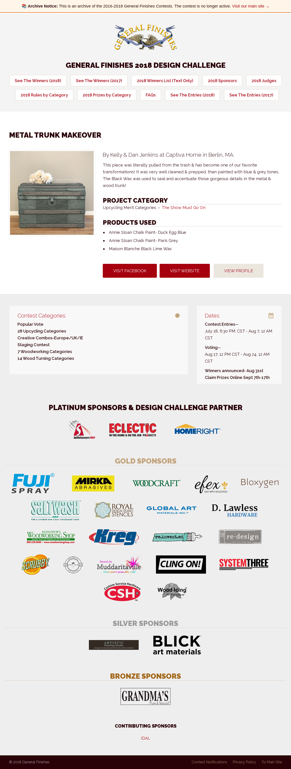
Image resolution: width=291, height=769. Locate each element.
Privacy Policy (244, 762)
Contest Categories (41, 315)
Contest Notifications (209, 762)
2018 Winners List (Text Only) (165, 80)
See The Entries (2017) (251, 95)
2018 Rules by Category (44, 95)
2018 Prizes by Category (107, 95)
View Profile (238, 270)
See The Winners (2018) (38, 80)
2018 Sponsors (222, 80)
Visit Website (184, 270)
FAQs (151, 95)
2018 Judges (264, 80)
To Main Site (271, 762)
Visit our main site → (251, 6)
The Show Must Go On (184, 207)
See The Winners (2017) (99, 80)
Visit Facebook (129, 270)
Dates (212, 315)
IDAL (145, 738)
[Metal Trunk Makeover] (52, 193)
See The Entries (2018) (193, 95)
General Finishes (146, 37)
